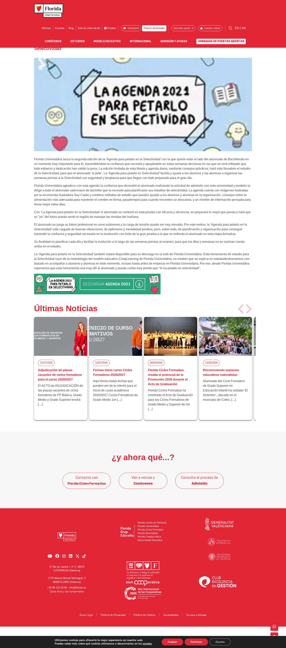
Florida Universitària (148, 526)
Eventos (59, 28)
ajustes (147, 643)
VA (244, 28)
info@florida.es (77, 587)
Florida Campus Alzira (149, 536)
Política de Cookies (144, 615)
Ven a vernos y (143, 480)
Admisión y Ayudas (173, 41)
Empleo (111, 28)
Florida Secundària (148, 533)
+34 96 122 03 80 (57, 587)
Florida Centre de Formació (152, 522)
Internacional (140, 41)
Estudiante (133, 28)
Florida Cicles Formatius (150, 529)
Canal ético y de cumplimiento (67, 591)
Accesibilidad (170, 615)
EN (237, 28)
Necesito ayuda (182, 28)
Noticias (46, 28)
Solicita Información (89, 28)
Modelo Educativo (107, 41)
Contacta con (87, 480)
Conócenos (53, 41)
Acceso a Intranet (196, 615)
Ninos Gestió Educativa (150, 540)
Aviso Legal (86, 615)
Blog (71, 28)
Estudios (78, 41)
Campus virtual (212, 28)
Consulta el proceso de (199, 480)
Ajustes (220, 642)
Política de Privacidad (113, 615)
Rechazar (196, 642)
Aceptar (172, 642)
